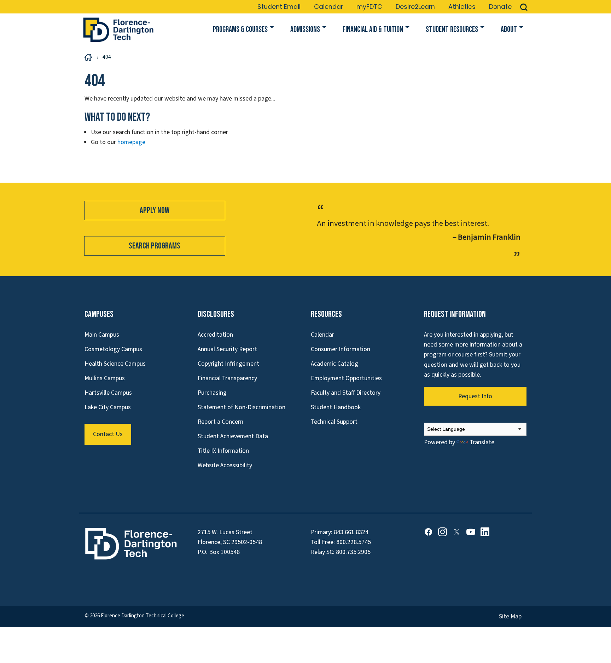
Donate (500, 6)
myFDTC (369, 6)
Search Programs (154, 246)
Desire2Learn (415, 6)
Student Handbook (336, 407)
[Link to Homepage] (118, 29)
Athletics (462, 6)
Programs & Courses (240, 29)
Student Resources (452, 29)
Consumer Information (340, 349)
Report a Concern (220, 421)
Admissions (305, 29)
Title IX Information (223, 450)
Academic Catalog (334, 363)
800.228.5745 (353, 542)
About (509, 29)
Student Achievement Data (233, 436)
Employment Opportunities (346, 378)
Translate (482, 442)
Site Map (510, 616)
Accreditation (215, 334)
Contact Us (108, 434)
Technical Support (334, 421)
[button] (523, 7)
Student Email (279, 6)
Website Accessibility (225, 465)
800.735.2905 (353, 552)
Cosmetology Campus (113, 349)
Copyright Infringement (228, 363)
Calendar (328, 6)
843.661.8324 (351, 532)
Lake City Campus (108, 407)
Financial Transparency (227, 378)
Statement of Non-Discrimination (241, 407)
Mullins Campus (105, 378)
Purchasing (212, 392)
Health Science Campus (115, 363)
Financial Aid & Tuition (373, 29)
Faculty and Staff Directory (345, 392)
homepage (131, 142)
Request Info (475, 396)
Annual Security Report (227, 349)
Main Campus (102, 334)
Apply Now (154, 210)
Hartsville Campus (108, 392)
